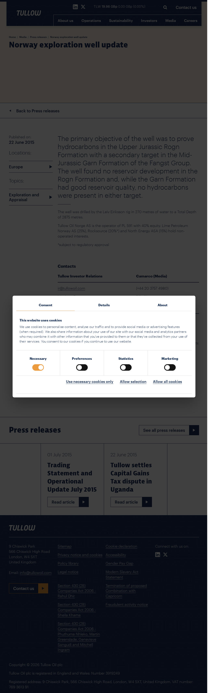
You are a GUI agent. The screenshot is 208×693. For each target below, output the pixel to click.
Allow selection (133, 381)
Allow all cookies (167, 381)
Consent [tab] (45, 305)
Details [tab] (104, 305)
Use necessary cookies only (89, 381)
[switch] (82, 367)
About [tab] (163, 305)
